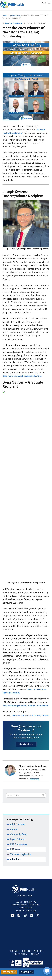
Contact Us (26, 744)
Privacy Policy (20, 954)
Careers (26, 951)
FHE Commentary (18, 844)
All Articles (15, 859)
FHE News (45, 715)
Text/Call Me (27, 972)
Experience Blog (18, 715)
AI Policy (38, 951)
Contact (14, 951)
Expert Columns (17, 839)
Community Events (19, 834)
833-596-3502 (9, 972)
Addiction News (17, 824)
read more (34, 778)
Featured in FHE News (33, 715)
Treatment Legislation (20, 854)
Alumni (13, 829)
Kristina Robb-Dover (13, 23)
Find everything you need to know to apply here (25, 705)
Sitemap (35, 954)
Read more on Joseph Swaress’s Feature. (22, 376)
